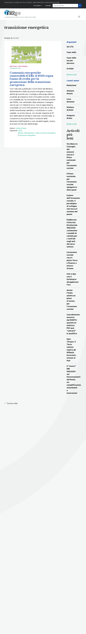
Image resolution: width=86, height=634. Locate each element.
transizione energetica (27, 135)
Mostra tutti (71, 124)
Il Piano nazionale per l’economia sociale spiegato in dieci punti (72, 182)
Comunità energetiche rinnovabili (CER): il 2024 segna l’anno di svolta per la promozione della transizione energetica (31, 79)
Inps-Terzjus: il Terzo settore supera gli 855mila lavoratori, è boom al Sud (71, 350)
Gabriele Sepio (21, 128)
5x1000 (70, 69)
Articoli (13, 66)
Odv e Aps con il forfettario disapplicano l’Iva (72, 279)
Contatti (48, 5)
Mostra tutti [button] (71, 75)
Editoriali (23, 66)
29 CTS (70, 47)
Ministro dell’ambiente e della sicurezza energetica (37, 133)
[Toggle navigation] (79, 17)
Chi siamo (37, 5)
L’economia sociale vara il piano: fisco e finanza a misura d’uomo (72, 260)
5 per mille (71, 52)
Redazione (71, 85)
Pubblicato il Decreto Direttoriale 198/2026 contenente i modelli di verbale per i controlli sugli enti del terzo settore (72, 233)
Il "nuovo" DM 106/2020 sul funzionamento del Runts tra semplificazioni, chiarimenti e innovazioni (74, 379)
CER (19, 130)
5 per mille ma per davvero (71, 60)
